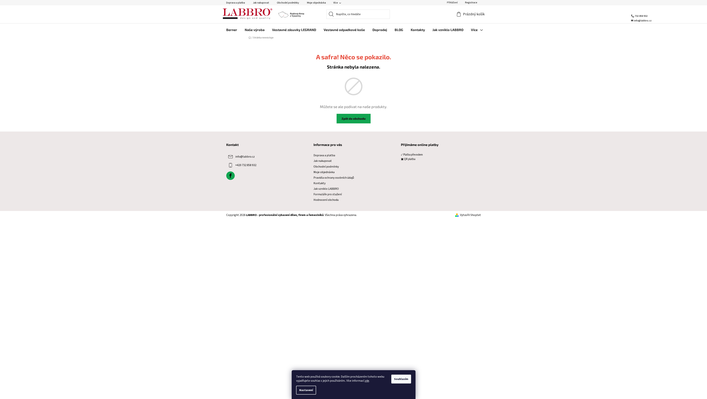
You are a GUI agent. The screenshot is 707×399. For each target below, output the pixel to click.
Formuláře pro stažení (327, 194)
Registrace (471, 2)
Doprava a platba (235, 3)
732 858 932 (641, 16)
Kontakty (319, 183)
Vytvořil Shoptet (470, 215)
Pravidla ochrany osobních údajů (333, 178)
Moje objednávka (316, 3)
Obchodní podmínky (288, 3)
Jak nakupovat (261, 3)
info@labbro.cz (245, 157)
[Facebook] (230, 175)
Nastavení (306, 390)
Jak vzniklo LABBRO (326, 189)
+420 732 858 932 (245, 165)
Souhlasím (401, 379)
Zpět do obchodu (354, 118)
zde (367, 381)
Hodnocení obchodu (326, 200)
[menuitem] (232, 29)
